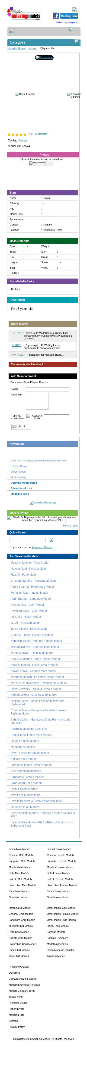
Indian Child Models (20, 907)
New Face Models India (25, 795)
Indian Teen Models (58, 926)
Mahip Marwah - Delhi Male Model (32, 653)
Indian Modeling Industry (60, 950)
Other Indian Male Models (61, 907)
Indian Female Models (25, 741)
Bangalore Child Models (22, 919)
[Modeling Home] (24, 20)
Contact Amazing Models (23, 978)
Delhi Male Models (19, 873)
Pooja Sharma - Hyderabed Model (32, 586)
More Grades (70, 525)
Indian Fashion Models (25, 807)
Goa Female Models (58, 897)
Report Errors (16, 1008)
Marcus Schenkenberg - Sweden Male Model (39, 683)
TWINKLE (17, 354)
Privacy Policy (17, 1026)
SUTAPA (16, 333)
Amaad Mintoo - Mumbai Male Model (34, 695)
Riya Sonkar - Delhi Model (27, 604)
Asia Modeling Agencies (26, 771)
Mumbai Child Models (21, 926)
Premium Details (18, 1002)
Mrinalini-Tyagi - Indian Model (29, 592)
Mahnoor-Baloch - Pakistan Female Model (37, 677)
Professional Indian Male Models (31, 735)
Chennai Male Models (21, 855)
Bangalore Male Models (22, 861)
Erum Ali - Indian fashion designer (32, 634)
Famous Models (56, 932)
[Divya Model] (44, 57)
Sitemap (13, 1020)
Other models (18, 471)
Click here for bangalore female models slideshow (38, 460)
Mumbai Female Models (60, 867)
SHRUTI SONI (16, 346)
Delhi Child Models (19, 932)
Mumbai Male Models (20, 867)
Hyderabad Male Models (22, 885)
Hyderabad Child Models (26, 783)
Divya (23, 140)
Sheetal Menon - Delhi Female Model (34, 665)
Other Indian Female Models (63, 913)
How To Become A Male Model (30, 753)
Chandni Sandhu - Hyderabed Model (34, 580)
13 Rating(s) (41, 133)
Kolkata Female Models (60, 879)
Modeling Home (16, 48)
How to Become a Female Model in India (36, 801)
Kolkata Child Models (20, 938)
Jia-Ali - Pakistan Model (25, 622)
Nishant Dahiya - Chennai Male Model (35, 647)
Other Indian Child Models (61, 919)
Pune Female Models (59, 891)
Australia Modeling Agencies (29, 728)
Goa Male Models (19, 897)
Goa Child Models (19, 956)
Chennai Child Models (21, 913)
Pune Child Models (19, 950)
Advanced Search (42, 547)
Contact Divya (19, 466)
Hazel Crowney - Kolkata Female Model (36, 689)
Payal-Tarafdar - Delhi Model (29, 610)
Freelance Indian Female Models (31, 765)
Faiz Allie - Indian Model (26, 616)
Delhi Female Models (24, 789)
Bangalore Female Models (27, 777)
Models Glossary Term (22, 990)
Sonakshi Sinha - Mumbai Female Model (36, 641)
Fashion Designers (57, 938)
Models (33, 48)
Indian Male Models (19, 849)
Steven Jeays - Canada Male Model (33, 671)
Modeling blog (19, 477)
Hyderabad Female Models (62, 885)
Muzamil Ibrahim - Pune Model (30, 562)
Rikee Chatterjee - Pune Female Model (35, 659)
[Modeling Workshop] (43, 502)
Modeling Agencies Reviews (24, 984)
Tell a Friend (16, 996)
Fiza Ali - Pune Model (24, 574)
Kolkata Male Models (24, 759)
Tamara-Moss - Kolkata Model (29, 628)
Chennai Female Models (60, 855)
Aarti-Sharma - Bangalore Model (31, 598)
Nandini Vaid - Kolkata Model (29, 568)
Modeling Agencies (23, 747)
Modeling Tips (16, 1014)
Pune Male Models (19, 891)
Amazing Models (56, 956)
